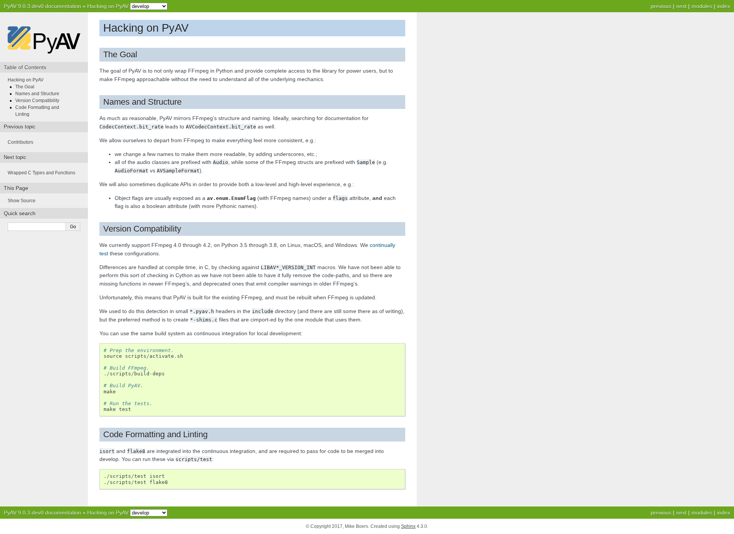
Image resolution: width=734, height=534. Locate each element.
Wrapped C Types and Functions (41, 172)
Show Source (22, 200)
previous (661, 6)
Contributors (20, 142)
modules (702, 6)
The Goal (24, 86)
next (681, 6)
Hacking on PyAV (107, 6)
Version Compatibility (37, 100)
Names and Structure (37, 93)
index (723, 6)
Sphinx (408, 526)
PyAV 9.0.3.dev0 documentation (42, 6)
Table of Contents (25, 67)
